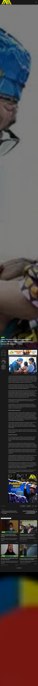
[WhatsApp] (2, 355)
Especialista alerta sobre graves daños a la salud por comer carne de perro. (9, 559)
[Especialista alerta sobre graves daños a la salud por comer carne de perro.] (9, 550)
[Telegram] (5, 355)
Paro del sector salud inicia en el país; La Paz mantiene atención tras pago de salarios (27, 535)
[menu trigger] (36, 2)
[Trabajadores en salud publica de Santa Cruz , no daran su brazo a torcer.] (3, 362)
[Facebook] (2, 352)
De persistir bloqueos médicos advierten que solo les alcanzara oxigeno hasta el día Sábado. (28, 559)
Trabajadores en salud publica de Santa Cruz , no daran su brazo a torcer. (3, 367)
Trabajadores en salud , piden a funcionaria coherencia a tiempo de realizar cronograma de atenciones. (9, 535)
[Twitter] (5, 352)
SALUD (3, 337)
